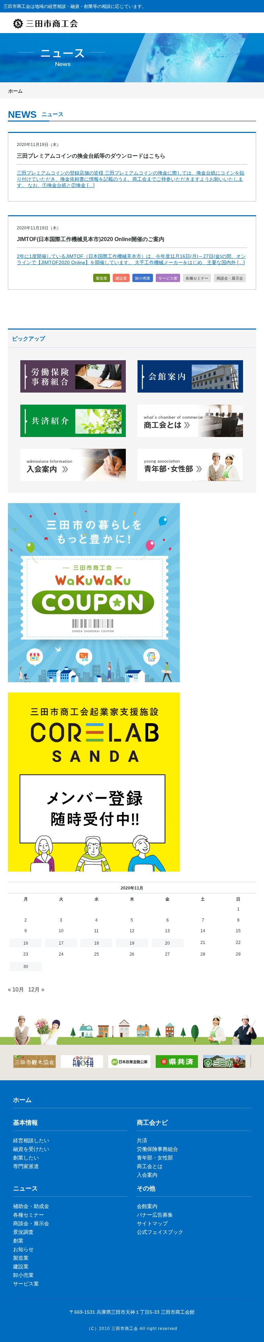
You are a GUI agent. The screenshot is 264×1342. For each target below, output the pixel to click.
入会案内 (147, 1175)
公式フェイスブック (160, 1232)
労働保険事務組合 (157, 1149)
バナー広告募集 (155, 1215)
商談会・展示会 (230, 278)
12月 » (36, 989)
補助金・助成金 (31, 1206)
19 (132, 943)
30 (25, 966)
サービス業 (167, 278)
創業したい (26, 1158)
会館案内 (147, 1206)
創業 (18, 1241)
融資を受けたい (31, 1149)
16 (25, 943)
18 (96, 943)
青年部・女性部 (155, 1158)
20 (167, 943)
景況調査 (23, 1232)
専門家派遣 (26, 1166)
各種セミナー (197, 278)
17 (61, 943)
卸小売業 (142, 278)
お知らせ (23, 1249)
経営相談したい (31, 1140)
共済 (142, 1140)
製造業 (101, 278)
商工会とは (150, 1166)
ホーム (15, 91)
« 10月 (16, 989)
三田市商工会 (124, 1328)
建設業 (121, 278)
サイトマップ (152, 1223)
